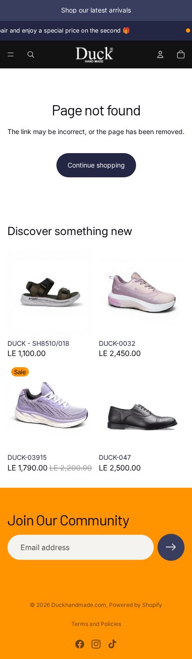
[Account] (160, 54)
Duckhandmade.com (78, 604)
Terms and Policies (96, 623)
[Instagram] (96, 644)
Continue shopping (96, 165)
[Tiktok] (112, 644)
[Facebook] (79, 644)
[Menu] (10, 54)
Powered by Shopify (135, 604)
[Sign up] (171, 547)
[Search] (31, 54)
